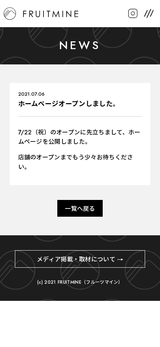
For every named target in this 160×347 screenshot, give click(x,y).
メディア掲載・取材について (76, 259)
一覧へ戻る (80, 208)
